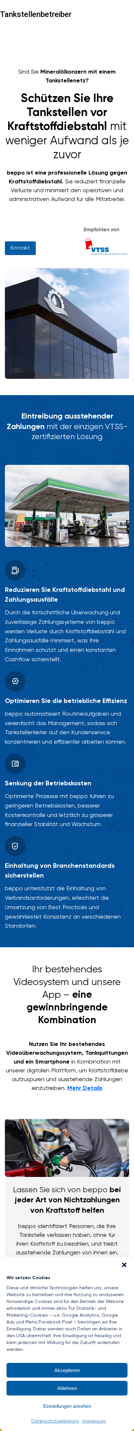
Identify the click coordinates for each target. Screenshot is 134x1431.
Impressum (94, 1421)
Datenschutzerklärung (55, 1421)
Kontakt (20, 248)
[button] (124, 1265)
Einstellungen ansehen (67, 1406)
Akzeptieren (67, 1370)
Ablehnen (67, 1388)
